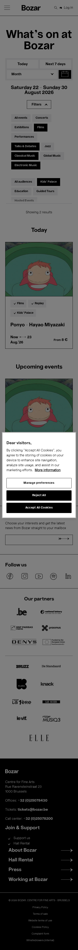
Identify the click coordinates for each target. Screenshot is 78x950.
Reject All (39, 495)
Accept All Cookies (39, 507)
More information (48, 470)
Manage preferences (39, 483)
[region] (39, 475)
